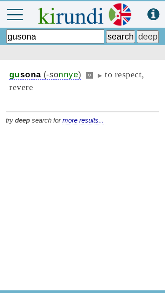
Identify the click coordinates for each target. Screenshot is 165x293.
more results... (83, 120)
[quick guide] (153, 14)
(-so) (45, 74)
